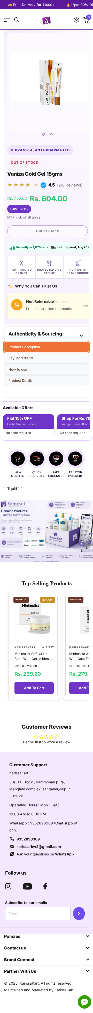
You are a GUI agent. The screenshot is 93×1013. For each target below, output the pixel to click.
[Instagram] (8, 886)
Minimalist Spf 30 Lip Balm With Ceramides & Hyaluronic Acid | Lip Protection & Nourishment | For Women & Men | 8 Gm (33, 656)
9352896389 (28, 839)
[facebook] (45, 886)
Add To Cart (34, 688)
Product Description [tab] (24, 347)
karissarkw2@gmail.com (39, 846)
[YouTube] (27, 886)
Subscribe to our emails (26, 902)
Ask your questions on (45, 854)
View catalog (7, 20)
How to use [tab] (18, 369)
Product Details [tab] (21, 380)
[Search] (16, 20)
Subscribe (79, 913)
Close (46, 936)
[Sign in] (76, 20)
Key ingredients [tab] (21, 358)
